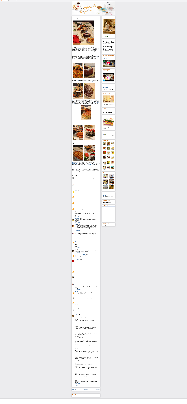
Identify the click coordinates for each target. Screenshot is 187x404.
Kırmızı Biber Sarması (91, 164)
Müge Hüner (76, 314)
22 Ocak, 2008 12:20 (77, 230)
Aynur (75, 308)
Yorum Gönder (76, 385)
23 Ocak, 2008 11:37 (77, 274)
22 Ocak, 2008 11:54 (77, 216)
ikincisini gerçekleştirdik (86, 47)
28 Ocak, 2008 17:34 (77, 383)
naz (75, 301)
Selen (97, 56)
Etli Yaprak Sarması (85, 142)
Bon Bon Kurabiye (96, 102)
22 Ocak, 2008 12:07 (77, 222)
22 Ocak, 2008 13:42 (77, 239)
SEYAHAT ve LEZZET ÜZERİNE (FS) (80, 254)
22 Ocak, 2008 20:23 (77, 252)
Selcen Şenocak (77, 218)
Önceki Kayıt (97, 389)
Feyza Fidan (76, 183)
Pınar (83, 122)
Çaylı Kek (93, 81)
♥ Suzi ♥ (76, 190)
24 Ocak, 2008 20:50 (77, 312)
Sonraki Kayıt (74, 389)
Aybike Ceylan (77, 241)
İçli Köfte (80, 142)
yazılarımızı (89, 59)
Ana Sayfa (86, 389)
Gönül (75, 249)
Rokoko (74, 103)
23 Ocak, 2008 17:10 (77, 294)
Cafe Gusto (76, 291)
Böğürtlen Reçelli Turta (75, 163)
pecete (76, 296)
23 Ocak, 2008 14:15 (77, 289)
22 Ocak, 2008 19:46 (77, 247)
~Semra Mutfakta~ (77, 259)
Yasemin (79, 48)
